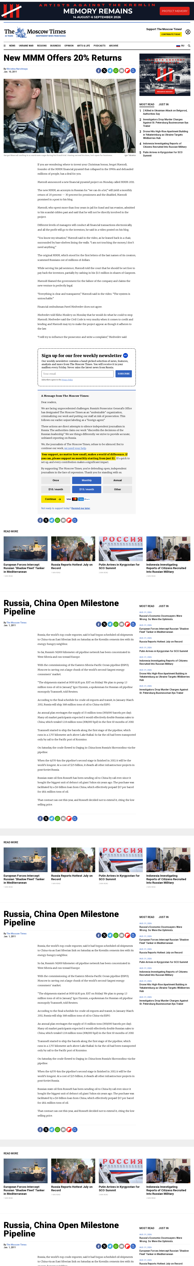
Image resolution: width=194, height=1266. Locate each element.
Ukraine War (26, 45)
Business (55, 45)
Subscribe (124, 374)
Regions (42, 45)
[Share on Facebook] (98, 70)
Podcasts (99, 45)
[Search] (189, 46)
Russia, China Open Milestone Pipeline (61, 607)
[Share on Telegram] (110, 70)
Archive (113, 45)
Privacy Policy (67, 380)
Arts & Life (83, 45)
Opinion (69, 45)
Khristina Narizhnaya (17, 69)
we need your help (75, 448)
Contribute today (170, 34)
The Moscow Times (17, 622)
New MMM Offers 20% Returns (63, 58)
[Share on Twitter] (104, 70)
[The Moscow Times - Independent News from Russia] (35, 32)
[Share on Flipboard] (127, 70)
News (12, 45)
